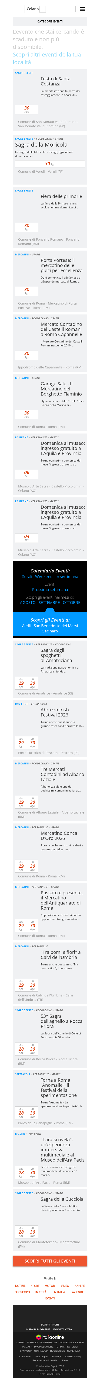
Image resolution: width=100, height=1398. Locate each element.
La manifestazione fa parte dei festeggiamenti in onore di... (60, 93)
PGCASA (27, 1347)
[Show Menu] (82, 9)
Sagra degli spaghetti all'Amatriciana (56, 655)
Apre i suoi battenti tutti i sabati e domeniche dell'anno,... (62, 847)
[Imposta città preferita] (18, 9)
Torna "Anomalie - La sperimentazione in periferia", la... (62, 1104)
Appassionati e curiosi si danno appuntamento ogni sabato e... (61, 917)
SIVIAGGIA (26, 1351)
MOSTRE (20, 1133)
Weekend (44, 576)
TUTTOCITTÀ (62, 1347)
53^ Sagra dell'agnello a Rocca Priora (62, 1021)
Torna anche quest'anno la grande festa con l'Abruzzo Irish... (62, 724)
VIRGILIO (32, 1342)
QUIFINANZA (41, 1351)
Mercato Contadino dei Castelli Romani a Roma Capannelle (61, 329)
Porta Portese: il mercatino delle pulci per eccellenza (62, 265)
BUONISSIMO (57, 1351)
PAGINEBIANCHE (43, 1347)
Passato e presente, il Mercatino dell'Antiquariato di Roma (62, 900)
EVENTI (50, 1298)
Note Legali (41, 1356)
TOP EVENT (35, 1133)
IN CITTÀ (41, 1292)
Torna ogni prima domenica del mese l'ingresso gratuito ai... (61, 462)
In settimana (67, 576)
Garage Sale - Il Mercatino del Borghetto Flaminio (61, 388)
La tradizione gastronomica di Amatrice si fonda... (60, 669)
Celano (33, 8)
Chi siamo (24, 1356)
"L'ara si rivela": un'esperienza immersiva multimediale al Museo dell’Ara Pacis (63, 1149)
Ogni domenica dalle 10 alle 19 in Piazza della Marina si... (62, 403)
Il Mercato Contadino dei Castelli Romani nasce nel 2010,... (62, 343)
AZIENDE (78, 1292)
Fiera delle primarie (61, 196)
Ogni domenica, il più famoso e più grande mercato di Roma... (60, 279)
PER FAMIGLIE (39, 437)
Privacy (56, 1356)
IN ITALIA (59, 1292)
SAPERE (80, 1286)
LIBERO (21, 1342)
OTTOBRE (71, 602)
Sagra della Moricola (41, 144)
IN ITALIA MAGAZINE (38, 1329)
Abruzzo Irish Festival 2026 (55, 712)
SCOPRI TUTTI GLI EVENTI (50, 1261)
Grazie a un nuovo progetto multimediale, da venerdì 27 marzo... (59, 1171)
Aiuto (65, 1360)
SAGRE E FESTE (24, 73)
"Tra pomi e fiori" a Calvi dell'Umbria (61, 954)
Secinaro (50, 631)
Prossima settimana (50, 589)
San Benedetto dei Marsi (56, 625)
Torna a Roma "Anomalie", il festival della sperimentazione (59, 1087)
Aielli (26, 625)
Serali (27, 576)
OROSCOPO (22, 1292)
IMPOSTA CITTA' (62, 1329)
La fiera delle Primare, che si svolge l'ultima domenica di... (59, 205)
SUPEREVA (73, 1351)
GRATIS (59, 138)
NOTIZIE (20, 1286)
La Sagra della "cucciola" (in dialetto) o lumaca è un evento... (61, 1208)
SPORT (35, 1286)
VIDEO (65, 1286)
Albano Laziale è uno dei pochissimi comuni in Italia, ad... (61, 788)
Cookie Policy (73, 1356)
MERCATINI (22, 254)
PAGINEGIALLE (48, 1342)
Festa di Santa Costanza (55, 81)
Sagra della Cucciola (62, 1199)
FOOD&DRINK (44, 138)
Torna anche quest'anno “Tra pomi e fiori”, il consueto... (59, 966)
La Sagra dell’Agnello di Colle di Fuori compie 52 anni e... (61, 1035)
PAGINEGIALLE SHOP (71, 1342)
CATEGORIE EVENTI (50, 21)
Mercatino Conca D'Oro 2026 (59, 835)
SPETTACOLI (22, 1074)
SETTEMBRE (49, 602)
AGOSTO (28, 602)
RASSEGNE (21, 437)
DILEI (75, 1347)
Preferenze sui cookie (45, 1360)
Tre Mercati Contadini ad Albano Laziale (62, 774)
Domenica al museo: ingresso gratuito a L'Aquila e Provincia (63, 448)
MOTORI (50, 1286)
